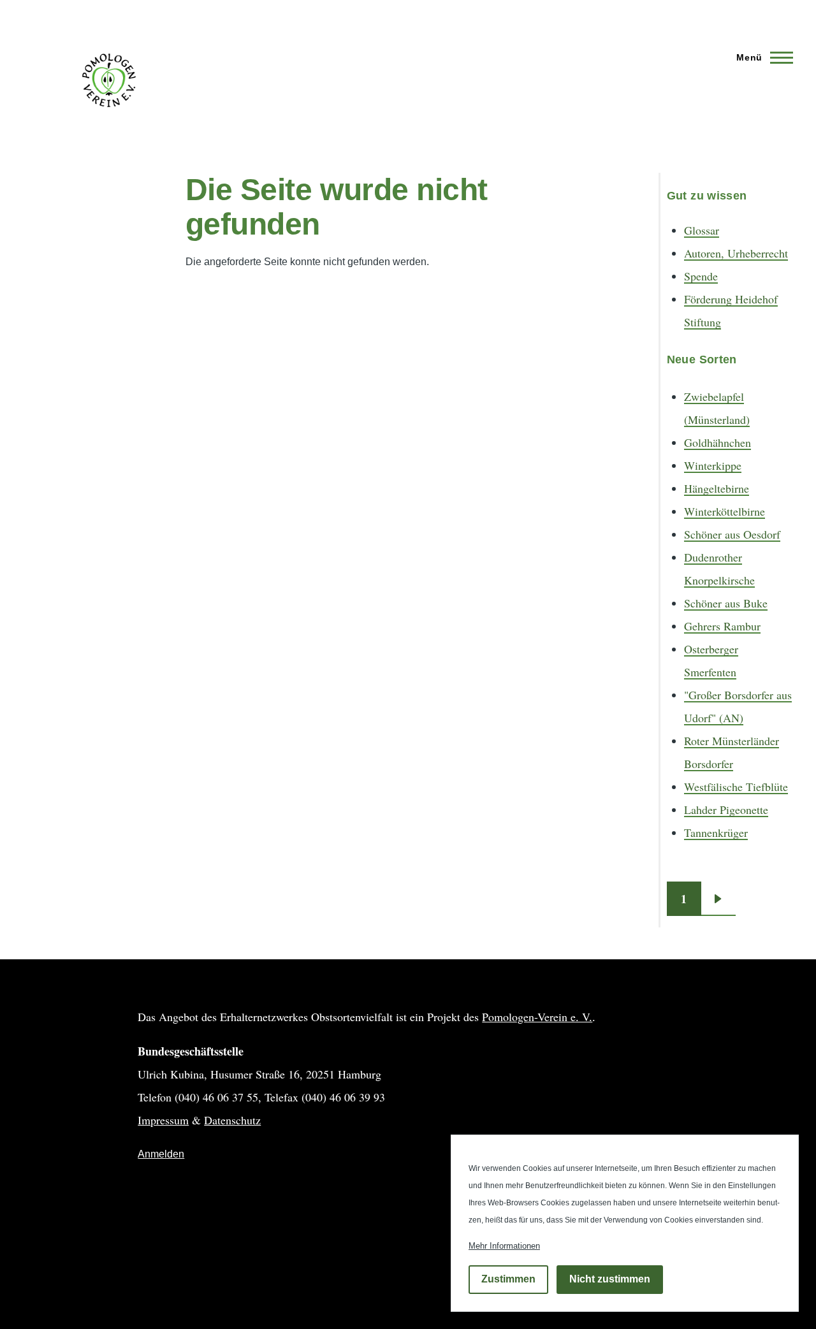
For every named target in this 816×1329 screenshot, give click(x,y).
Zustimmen (508, 1279)
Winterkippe (712, 465)
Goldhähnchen (717, 442)
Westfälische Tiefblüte (736, 786)
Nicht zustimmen (609, 1279)
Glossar (701, 230)
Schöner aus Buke (726, 603)
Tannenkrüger (716, 832)
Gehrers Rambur (722, 626)
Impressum (163, 1120)
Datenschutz (232, 1120)
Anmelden (161, 1154)
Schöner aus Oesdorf (732, 534)
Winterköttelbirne (724, 511)
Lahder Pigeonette (726, 809)
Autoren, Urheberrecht (736, 253)
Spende (701, 276)
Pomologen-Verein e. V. (537, 1016)
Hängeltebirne (716, 488)
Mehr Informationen (504, 1246)
